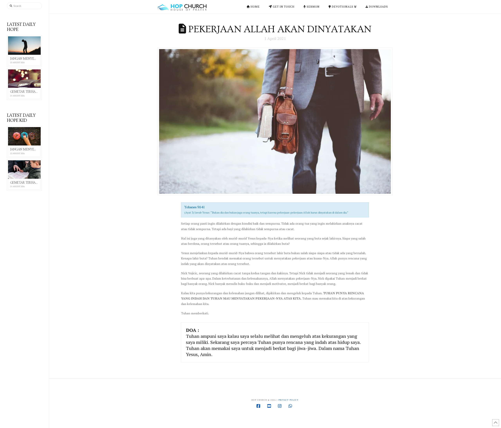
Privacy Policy (288, 400)
